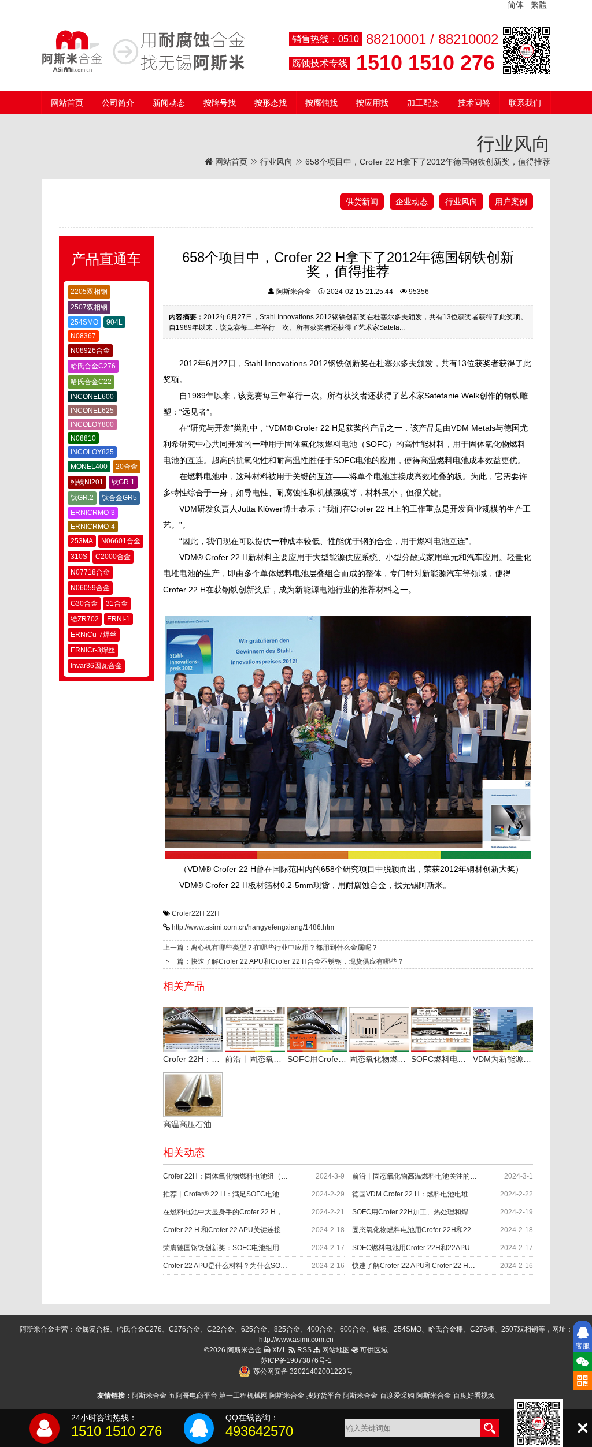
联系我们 (525, 102)
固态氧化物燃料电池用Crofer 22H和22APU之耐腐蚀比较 (439, 1230)
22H (213, 913)
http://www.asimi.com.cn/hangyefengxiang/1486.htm (253, 927)
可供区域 (373, 1350)
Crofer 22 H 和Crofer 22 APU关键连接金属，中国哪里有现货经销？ (267, 1230)
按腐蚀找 (321, 102)
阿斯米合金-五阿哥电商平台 (174, 1396)
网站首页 (67, 102)
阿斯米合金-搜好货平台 (305, 1396)
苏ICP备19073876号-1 (296, 1360)
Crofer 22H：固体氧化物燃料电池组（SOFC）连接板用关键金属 (262, 1176)
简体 (516, 4)
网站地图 (335, 1350)
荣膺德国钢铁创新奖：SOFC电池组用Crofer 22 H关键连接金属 (260, 1248)
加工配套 (423, 102)
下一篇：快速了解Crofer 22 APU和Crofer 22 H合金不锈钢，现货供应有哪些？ (283, 961)
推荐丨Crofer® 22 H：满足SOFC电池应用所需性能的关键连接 (259, 1194)
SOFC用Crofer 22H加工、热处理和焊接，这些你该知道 (438, 1212)
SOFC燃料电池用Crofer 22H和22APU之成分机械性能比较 (442, 1248)
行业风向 (276, 161)
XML (279, 1350)
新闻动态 (169, 102)
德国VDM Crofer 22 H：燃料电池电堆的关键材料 (427, 1194)
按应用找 (372, 102)
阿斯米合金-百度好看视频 (455, 1396)
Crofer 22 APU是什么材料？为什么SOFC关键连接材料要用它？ (261, 1266)
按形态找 (270, 102)
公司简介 (118, 102)
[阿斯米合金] (143, 50)
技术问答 (474, 102)
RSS (303, 1350)
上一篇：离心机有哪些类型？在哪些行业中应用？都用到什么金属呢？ (270, 947)
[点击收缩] (582, 1428)
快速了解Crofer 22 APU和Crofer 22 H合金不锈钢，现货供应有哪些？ (458, 1266)
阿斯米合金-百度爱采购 (379, 1396)
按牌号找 (220, 102)
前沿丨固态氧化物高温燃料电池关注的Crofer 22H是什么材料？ (449, 1176)
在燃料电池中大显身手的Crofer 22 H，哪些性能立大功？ (250, 1212)
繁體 (539, 4)
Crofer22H (188, 913)
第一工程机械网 (243, 1396)
